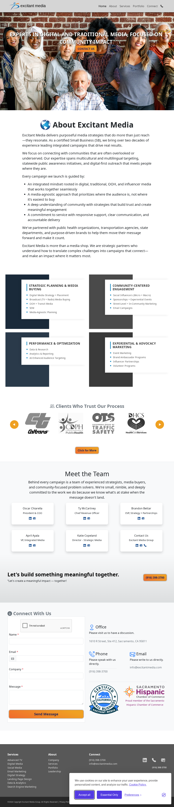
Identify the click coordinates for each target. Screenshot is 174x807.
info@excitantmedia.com (146, 667)
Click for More (87, 450)
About (113, 6)
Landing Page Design (19, 779)
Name (14, 634)
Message (16, 686)
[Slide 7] (105, 105)
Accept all (84, 795)
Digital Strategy (16, 775)
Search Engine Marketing (21, 786)
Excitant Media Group (31, 802)
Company (16, 669)
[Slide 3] (80, 105)
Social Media (14, 767)
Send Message (46, 714)
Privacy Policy (65, 802)
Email (13, 652)
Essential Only (109, 795)
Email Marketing (16, 771)
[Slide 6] (99, 105)
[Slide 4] (87, 105)
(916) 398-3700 (155, 577)
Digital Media (15, 763)
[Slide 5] (93, 105)
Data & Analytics (16, 782)
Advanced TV (14, 760)
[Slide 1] (68, 105)
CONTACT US (86, 49)
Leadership (54, 771)
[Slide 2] (74, 105)
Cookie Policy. (137, 784)
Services (125, 6)
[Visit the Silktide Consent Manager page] (164, 795)
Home (102, 6)
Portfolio (138, 6)
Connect (152, 6)
